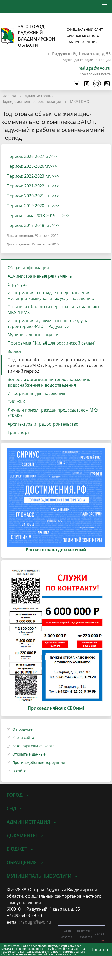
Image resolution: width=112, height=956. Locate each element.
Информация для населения (36, 393)
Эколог (15, 351)
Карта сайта (23, 737)
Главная (8, 95)
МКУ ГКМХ (79, 101)
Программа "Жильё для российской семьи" (51, 343)
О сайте (19, 770)
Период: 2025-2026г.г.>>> (32, 166)
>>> (65, 215)
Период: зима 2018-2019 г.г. (34, 215)
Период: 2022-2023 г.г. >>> (33, 176)
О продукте (22, 729)
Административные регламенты (40, 276)
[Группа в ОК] (86, 83)
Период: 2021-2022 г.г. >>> (33, 186)
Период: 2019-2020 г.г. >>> (33, 205)
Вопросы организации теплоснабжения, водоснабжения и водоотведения (49, 382)
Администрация (39, 95)
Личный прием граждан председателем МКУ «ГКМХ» (53, 413)
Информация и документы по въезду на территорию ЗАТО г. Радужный (48, 323)
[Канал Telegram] (97, 83)
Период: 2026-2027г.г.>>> (32, 156)
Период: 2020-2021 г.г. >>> (33, 196)
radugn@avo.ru (94, 68)
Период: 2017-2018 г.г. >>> (33, 225)
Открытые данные (29, 754)
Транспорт (18, 432)
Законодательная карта (33, 745)
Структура (18, 284)
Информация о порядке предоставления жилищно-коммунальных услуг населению (51, 295)
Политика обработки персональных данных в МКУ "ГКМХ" (54, 309)
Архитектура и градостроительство (43, 424)
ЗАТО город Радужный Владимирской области (60, 36)
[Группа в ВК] (76, 83)
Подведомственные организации (31, 101)
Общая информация (28, 268)
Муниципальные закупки (33, 335)
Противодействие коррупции (38, 762)
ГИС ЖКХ (16, 402)
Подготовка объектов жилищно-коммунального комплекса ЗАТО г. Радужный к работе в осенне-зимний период (57, 365)
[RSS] (107, 83)
